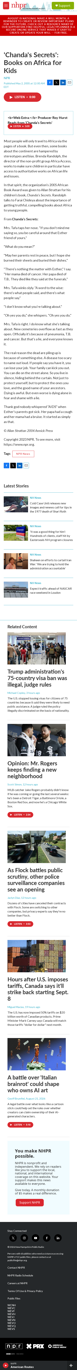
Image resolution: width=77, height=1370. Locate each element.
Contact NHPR (16, 1267)
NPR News (23, 453)
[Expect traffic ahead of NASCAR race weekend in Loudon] (16, 590)
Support (64, 5)
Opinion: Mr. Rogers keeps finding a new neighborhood (32, 769)
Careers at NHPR (17, 1283)
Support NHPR (29, 1202)
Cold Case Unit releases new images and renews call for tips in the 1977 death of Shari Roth (51, 507)
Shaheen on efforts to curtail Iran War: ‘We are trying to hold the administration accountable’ (50, 564)
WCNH (11, 1305)
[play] (5, 1365)
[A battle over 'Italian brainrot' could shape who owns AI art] (36, 1054)
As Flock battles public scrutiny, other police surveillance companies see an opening (36, 879)
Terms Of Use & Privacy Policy (25, 1291)
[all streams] (72, 1365)
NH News (35, 498)
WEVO (11, 1323)
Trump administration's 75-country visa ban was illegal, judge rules (37, 677)
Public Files (13, 1298)
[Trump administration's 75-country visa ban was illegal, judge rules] (36, 648)
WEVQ (11, 1325)
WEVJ (10, 1317)
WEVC (11, 1308)
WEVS (11, 1328)
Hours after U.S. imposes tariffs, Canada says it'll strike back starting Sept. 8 (37, 988)
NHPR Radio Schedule (20, 1275)
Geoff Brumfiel (16, 1098)
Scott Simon (14, 784)
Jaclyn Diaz (13, 897)
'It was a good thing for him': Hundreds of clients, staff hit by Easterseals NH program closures (51, 535)
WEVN (11, 1320)
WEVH (11, 1314)
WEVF (11, 1311)
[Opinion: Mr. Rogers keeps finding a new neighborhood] (36, 740)
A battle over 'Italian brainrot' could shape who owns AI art (33, 1083)
